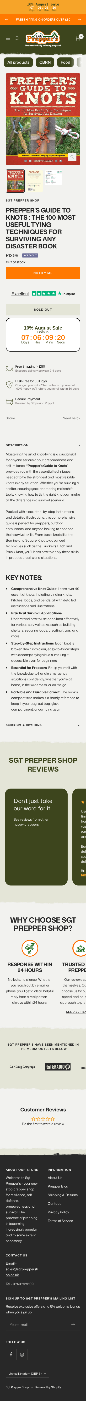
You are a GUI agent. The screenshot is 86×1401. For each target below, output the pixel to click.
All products (18, 62)
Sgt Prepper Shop (22, 200)
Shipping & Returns (63, 1195)
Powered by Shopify (48, 1387)
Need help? (71, 418)
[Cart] (77, 38)
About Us (55, 1177)
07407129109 (23, 1284)
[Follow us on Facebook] (11, 1354)
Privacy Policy (58, 1212)
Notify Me (43, 273)
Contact (54, 1203)
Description (17, 445)
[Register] (73, 1324)
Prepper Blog (58, 1186)
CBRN (45, 62)
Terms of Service (60, 1220)
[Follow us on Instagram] (21, 1354)
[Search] (17, 38)
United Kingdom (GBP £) (25, 1374)
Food (65, 62)
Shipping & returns (24, 725)
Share (10, 418)
